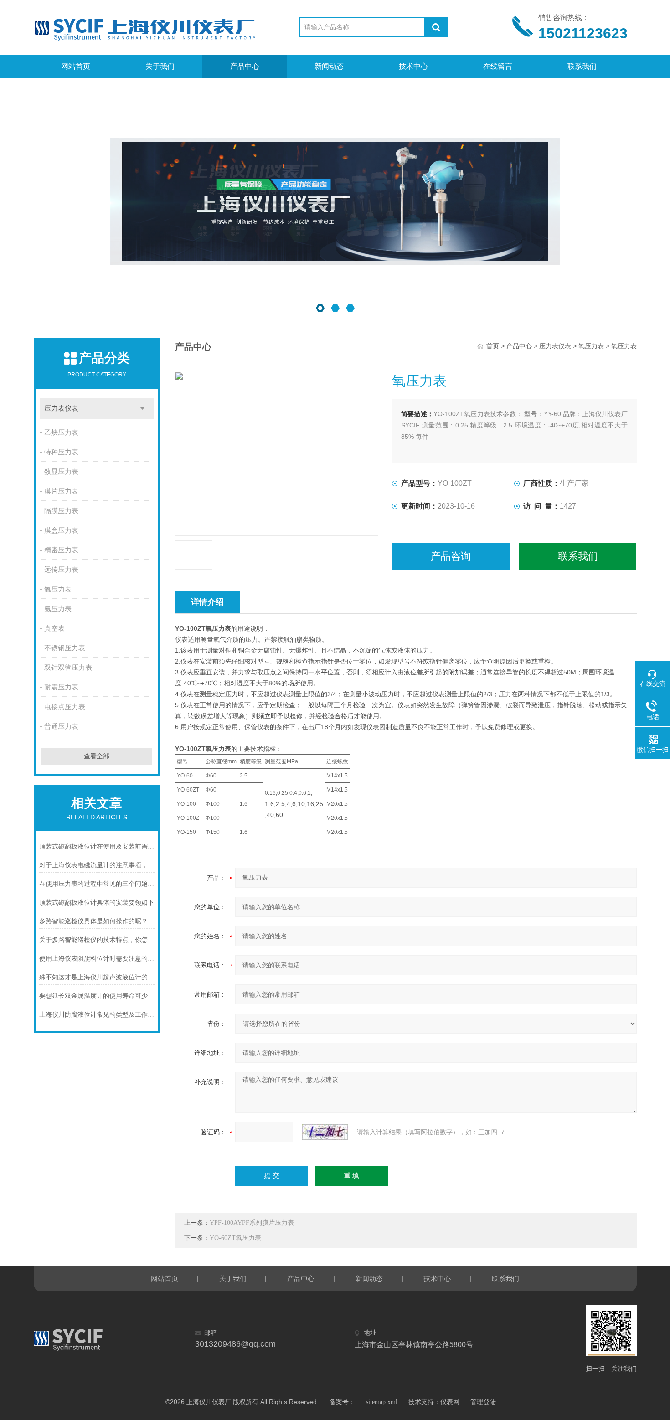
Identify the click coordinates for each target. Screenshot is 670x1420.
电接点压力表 (64, 706)
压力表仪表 (61, 408)
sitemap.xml (381, 1402)
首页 (492, 346)
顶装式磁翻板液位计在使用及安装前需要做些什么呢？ (97, 846)
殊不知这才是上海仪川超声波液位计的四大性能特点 (97, 977)
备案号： (342, 1402)
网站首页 (75, 66)
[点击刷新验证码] (325, 1132)
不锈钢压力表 (64, 648)
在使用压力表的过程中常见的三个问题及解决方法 (97, 883)
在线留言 (497, 66)
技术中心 (413, 66)
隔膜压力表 (61, 510)
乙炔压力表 (61, 432)
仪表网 (449, 1402)
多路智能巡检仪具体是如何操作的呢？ (93, 921)
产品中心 (244, 66)
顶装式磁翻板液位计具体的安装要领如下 (96, 902)
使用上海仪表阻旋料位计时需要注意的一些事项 (97, 958)
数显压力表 (61, 471)
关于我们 (160, 66)
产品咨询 (451, 556)
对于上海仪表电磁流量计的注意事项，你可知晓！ (97, 865)
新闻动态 (329, 66)
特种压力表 (61, 452)
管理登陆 (483, 1402)
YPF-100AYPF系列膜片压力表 (252, 1222)
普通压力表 (61, 726)
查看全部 (96, 756)
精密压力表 (61, 550)
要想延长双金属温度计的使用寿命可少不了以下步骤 (97, 996)
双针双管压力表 (68, 667)
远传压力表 (61, 569)
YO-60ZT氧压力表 (235, 1238)
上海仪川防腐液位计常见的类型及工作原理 (97, 1014)
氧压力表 (58, 589)
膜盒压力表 (61, 530)
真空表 (54, 628)
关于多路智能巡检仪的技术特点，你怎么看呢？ (97, 939)
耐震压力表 (61, 687)
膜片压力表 (61, 491)
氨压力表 (58, 608)
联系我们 (582, 66)
